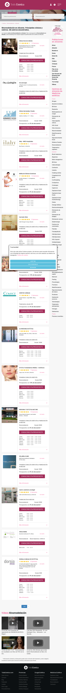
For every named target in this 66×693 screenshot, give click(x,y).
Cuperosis (55, 188)
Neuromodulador (56, 130)
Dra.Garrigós (23, 83)
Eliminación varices (57, 219)
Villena (54, 84)
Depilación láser (56, 190)
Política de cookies (22, 255)
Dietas (54, 202)
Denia (53, 53)
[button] (33, 76)
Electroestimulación (57, 207)
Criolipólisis (55, 182)
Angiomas (55, 157)
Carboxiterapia (56, 165)
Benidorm (55, 50)
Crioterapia (55, 185)
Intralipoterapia (56, 242)
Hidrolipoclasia (56, 234)
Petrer (54, 66)
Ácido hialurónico (57, 154)
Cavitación (55, 167)
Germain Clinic (23, 217)
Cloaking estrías (56, 173)
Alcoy (53, 45)
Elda (53, 58)
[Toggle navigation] (59, 5)
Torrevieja (55, 82)
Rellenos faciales (57, 142)
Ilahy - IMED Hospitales (26, 141)
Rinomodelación (56, 145)
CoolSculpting (56, 180)
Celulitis (54, 170)
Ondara (54, 61)
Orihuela (54, 64)
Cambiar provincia (12, 12)
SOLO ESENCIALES (33, 264)
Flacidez (54, 229)
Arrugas (54, 101)
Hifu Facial (55, 125)
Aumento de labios (57, 104)
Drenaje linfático (56, 205)
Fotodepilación (56, 231)
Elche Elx (54, 56)
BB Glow (54, 106)
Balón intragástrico (57, 159)
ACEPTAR (33, 261)
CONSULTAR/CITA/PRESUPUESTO (32, 60)
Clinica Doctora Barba (25, 41)
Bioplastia (55, 109)
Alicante (54, 48)
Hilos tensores (56, 128)
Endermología (56, 222)
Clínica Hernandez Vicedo (27, 111)
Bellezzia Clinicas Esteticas (27, 173)
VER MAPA (42, 45)
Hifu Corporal (55, 239)
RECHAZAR (33, 267)
